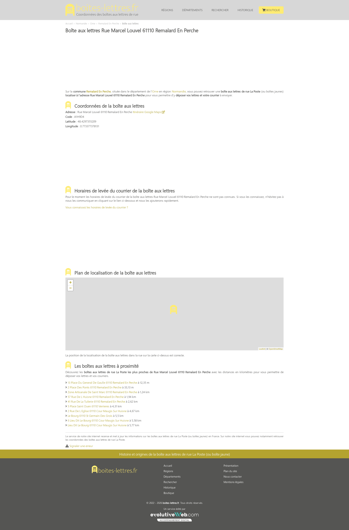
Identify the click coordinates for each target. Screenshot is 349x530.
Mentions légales (233, 482)
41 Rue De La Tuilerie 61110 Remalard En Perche (96, 401)
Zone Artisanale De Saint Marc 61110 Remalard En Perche (102, 392)
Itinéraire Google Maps (147, 112)
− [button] (70, 288)
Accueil (168, 465)
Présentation (231, 465)
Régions (167, 10)
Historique (245, 10)
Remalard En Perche (98, 91)
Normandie (179, 91)
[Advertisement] (174, 60)
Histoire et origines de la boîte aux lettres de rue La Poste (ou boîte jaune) (174, 453)
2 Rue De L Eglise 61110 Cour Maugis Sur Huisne (97, 411)
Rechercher (220, 10)
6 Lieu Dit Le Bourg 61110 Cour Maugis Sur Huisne (98, 420)
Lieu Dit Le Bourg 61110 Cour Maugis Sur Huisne (97, 425)
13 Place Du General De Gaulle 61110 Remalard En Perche (102, 382)
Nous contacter (233, 476)
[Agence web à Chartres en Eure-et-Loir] (174, 516)
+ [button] (70, 282)
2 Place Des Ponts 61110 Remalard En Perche (94, 387)
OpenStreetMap (276, 348)
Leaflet (262, 348)
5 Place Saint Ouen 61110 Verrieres (88, 406)
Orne (155, 91)
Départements (192, 10)
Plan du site (230, 471)
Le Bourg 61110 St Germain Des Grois (90, 416)
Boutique (273, 10)
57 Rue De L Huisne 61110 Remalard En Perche (96, 397)
